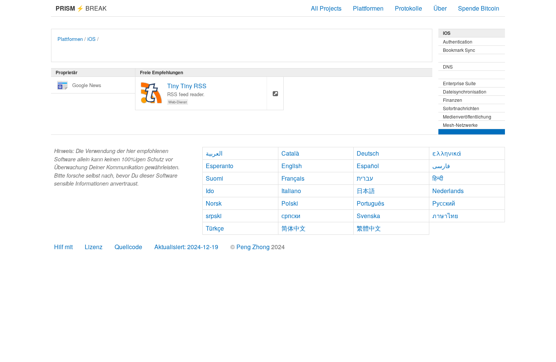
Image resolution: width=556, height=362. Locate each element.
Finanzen (452, 100)
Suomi (214, 178)
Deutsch (368, 153)
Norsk (214, 203)
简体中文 (293, 228)
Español (368, 165)
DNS (448, 66)
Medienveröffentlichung (467, 116)
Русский (443, 203)
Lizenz (94, 246)
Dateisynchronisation (464, 91)
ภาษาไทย (445, 215)
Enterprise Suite (459, 83)
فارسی (441, 165)
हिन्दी (437, 178)
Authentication (457, 41)
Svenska (368, 215)
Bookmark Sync (459, 50)
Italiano (291, 190)
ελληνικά (446, 153)
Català (290, 153)
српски (290, 215)
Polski (289, 203)
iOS (91, 38)
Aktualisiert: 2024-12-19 (186, 246)
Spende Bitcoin (478, 8)
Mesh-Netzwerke (460, 125)
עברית (365, 178)
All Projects (326, 8)
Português (370, 203)
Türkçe (215, 228)
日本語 (366, 190)
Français (292, 178)
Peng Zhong (253, 246)
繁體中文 (369, 228)
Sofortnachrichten (461, 108)
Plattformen (368, 8)
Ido (210, 190)
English (291, 165)
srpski (214, 215)
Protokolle (408, 8)
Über (440, 8)
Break (81, 8)
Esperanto (219, 165)
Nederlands (448, 190)
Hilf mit (63, 246)
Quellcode (128, 246)
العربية (214, 153)
